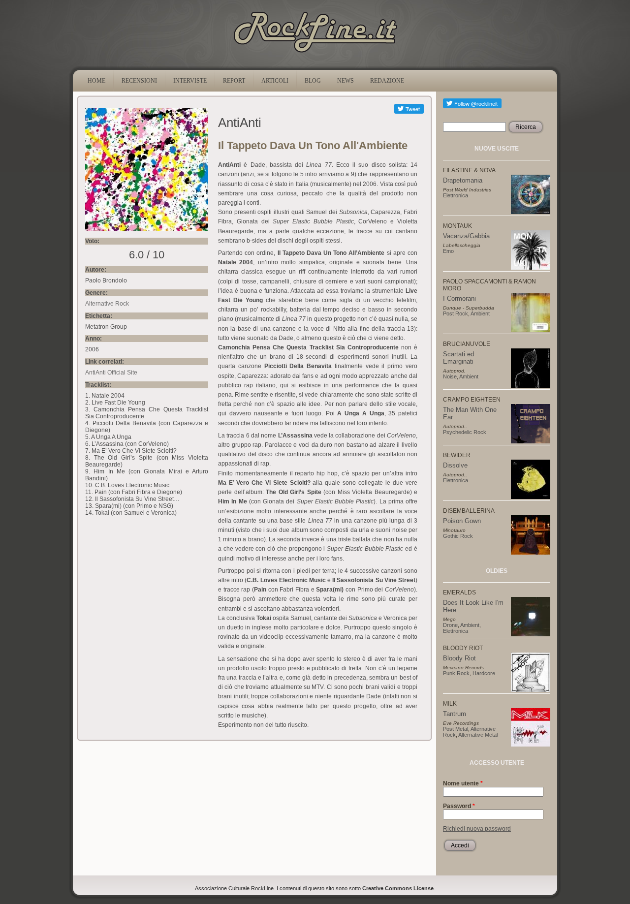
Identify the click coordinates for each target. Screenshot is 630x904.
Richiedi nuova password (477, 828)
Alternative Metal (478, 735)
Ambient (480, 313)
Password (459, 806)
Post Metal (455, 729)
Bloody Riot (459, 658)
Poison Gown (462, 521)
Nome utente (463, 783)
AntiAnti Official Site (111, 372)
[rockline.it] (315, 52)
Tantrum (454, 713)
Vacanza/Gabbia (466, 236)
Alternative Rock (107, 303)
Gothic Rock (458, 536)
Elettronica (455, 195)
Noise (450, 376)
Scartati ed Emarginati (458, 357)
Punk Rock (456, 673)
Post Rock (455, 313)
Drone (450, 625)
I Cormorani (459, 298)
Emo (448, 251)
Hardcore (483, 673)
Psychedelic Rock (464, 432)
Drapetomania (462, 180)
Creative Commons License (398, 888)
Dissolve (455, 465)
